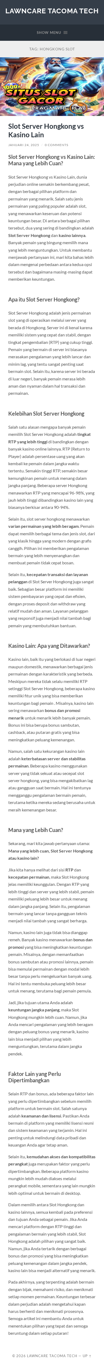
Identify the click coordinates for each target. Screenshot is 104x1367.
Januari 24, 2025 (23, 145)
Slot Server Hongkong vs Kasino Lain (46, 130)
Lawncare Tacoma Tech (52, 11)
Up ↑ (87, 1356)
